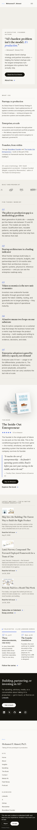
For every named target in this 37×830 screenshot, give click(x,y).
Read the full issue (8, 532)
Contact (4, 775)
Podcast (5, 785)
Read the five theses (14, 74)
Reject (6, 823)
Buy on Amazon (10, 482)
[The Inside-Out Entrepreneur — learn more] (18, 403)
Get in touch (9, 705)
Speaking (5, 768)
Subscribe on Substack (11, 610)
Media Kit (5, 778)
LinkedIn (5, 698)
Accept (14, 823)
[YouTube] (20, 712)
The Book (5, 771)
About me (9, 80)
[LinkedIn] (4, 712)
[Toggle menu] (33, 4)
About (4, 761)
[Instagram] (25, 712)
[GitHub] (15, 712)
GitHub (4, 803)
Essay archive (7, 613)
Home (4, 757)
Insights (4, 764)
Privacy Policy (5, 827)
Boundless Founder (14, 149)
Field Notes (6, 782)
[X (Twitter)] (9, 712)
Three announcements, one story (9, 640)
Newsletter (5, 807)
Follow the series (9, 665)
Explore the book (9, 487)
